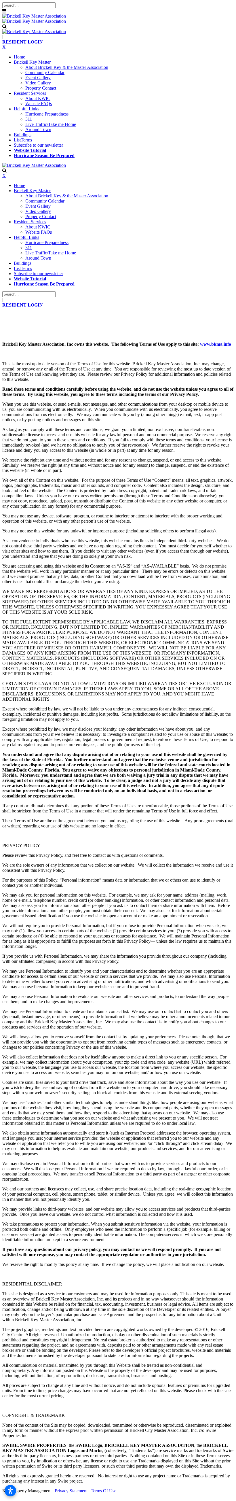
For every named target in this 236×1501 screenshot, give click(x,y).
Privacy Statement (71, 1490)
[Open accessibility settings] (10, 1490)
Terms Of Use (103, 1490)
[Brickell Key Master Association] (34, 16)
